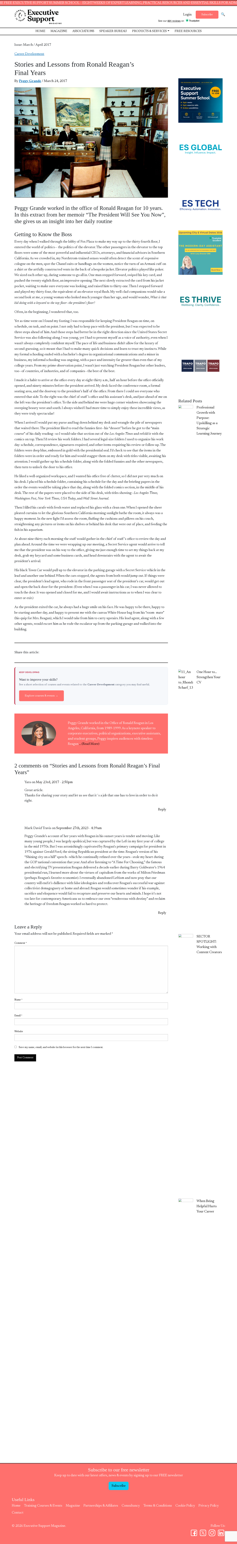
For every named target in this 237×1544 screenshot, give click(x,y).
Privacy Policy (208, 1505)
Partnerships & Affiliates (100, 1505)
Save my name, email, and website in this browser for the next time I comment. (61, 1047)
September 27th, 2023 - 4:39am (79, 828)
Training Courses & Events (43, 1505)
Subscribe (207, 14)
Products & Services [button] (149, 31)
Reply (162, 809)
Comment (20, 943)
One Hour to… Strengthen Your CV (209, 677)
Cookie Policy (185, 1505)
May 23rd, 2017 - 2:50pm (54, 782)
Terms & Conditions (157, 1505)
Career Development (29, 54)
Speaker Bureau (113, 31)
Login (187, 14)
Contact (17, 1512)
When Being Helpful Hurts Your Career (207, 1206)
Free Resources (188, 31)
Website (18, 1031)
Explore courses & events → (41, 695)
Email (18, 1016)
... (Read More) (89, 744)
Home (40, 31)
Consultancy (131, 1505)
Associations (83, 31)
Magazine (58, 31)
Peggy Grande (30, 81)
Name (18, 1000)
